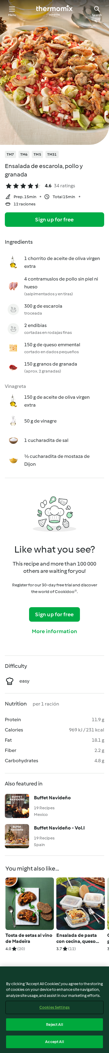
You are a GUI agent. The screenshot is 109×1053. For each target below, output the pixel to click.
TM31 (52, 154)
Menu (12, 15)
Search (97, 15)
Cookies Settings (54, 1007)
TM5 (37, 154)
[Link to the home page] (54, 11)
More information (54, 631)
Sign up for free (54, 219)
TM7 (10, 154)
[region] (54, 1009)
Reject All (54, 1024)
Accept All (54, 1041)
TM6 (24, 154)
